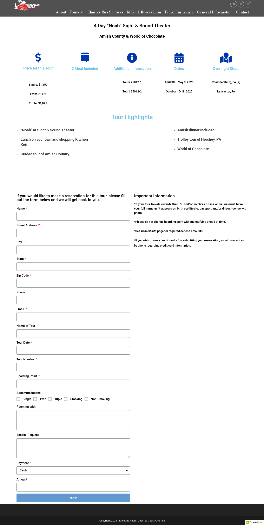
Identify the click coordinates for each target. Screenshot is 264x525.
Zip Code (22, 275)
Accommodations (28, 393)
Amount (21, 479)
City (19, 242)
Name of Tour (25, 326)
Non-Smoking (100, 399)
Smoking (76, 399)
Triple (58, 399)
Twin (43, 399)
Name (21, 208)
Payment (22, 463)
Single (27, 399)
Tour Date (23, 342)
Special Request (27, 435)
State (20, 259)
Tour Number (25, 359)
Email (20, 309)
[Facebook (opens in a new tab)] (233, 4)
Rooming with (25, 407)
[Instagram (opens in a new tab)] (241, 4)
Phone (20, 292)
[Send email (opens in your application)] (248, 4)
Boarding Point (27, 376)
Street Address (27, 225)
